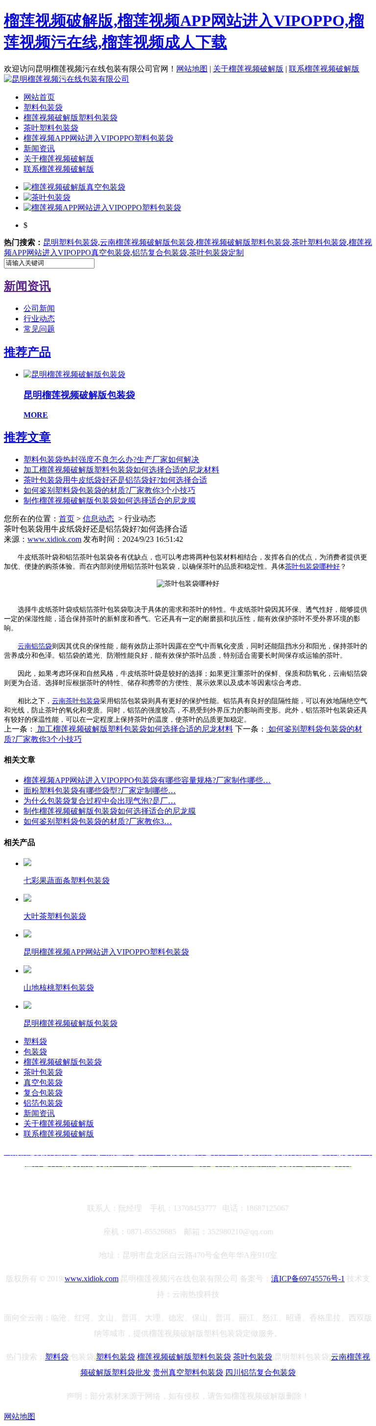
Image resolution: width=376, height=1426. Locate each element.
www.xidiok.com (54, 539)
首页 (66, 518)
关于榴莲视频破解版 (248, 69)
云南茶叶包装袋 (76, 701)
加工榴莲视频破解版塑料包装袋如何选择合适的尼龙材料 (121, 470)
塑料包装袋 (43, 107)
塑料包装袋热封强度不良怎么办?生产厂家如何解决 (111, 459)
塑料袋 (35, 1041)
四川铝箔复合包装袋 (260, 1372)
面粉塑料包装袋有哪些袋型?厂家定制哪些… (100, 790)
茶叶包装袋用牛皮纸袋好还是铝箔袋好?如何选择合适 (115, 480)
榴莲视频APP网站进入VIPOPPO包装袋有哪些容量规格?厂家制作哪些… (147, 780)
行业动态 (39, 318)
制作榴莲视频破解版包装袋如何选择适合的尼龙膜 (110, 500)
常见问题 (39, 329)
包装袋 (35, 1051)
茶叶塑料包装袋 (51, 128)
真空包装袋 (43, 1082)
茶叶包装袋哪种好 (312, 566)
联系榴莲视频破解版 (324, 69)
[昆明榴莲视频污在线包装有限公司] (66, 79)
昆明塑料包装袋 (70, 242)
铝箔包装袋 (43, 1103)
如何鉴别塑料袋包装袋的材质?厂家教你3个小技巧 (109, 490)
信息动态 (98, 518)
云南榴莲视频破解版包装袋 (147, 242)
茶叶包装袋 (43, 1072)
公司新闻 (39, 308)
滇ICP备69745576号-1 (308, 1278)
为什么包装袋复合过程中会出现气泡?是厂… (100, 801)
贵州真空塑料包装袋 (188, 1372)
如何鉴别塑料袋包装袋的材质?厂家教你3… (98, 821)
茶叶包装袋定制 (216, 252)
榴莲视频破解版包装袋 (63, 1062)
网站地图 (192, 69)
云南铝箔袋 (35, 646)
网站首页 (39, 97)
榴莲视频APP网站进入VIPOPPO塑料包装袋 (98, 138)
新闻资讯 (39, 148)
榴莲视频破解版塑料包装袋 (71, 117)
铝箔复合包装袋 (159, 252)
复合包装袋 (43, 1093)
